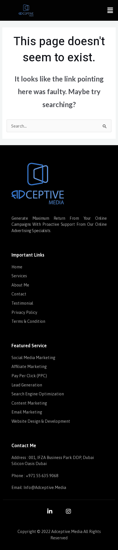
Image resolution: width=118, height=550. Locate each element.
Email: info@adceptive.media (38, 487)
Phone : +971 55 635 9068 (34, 475)
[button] (110, 10)
